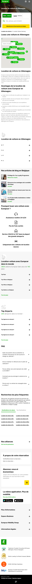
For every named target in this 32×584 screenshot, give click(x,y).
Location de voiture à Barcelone (8, 415)
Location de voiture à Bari (22, 415)
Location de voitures (6, 31)
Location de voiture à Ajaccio (22, 425)
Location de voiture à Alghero (22, 418)
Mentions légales (16, 578)
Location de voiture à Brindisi (8, 418)
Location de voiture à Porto (8, 422)
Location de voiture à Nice (22, 422)
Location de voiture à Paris (8, 425)
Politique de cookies (6, 578)
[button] (27, 52)
